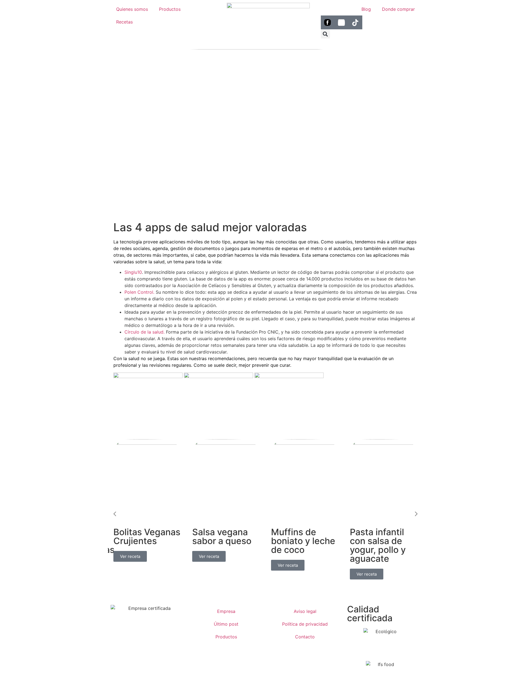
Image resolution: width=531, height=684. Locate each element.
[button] (325, 33)
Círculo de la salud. (144, 332)
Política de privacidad (305, 624)
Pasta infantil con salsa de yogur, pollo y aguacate (378, 545)
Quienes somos (132, 9)
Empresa (226, 611)
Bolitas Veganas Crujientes (146, 536)
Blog (366, 9)
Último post (226, 624)
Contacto (305, 636)
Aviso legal (305, 611)
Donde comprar (398, 9)
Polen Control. (139, 292)
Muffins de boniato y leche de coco (303, 541)
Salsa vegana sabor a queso (221, 536)
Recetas (124, 22)
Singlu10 (133, 272)
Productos (170, 9)
